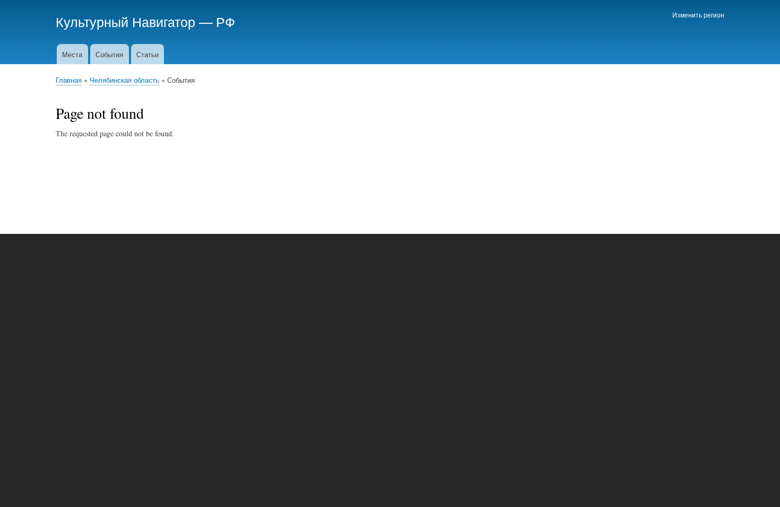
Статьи (147, 54)
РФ (225, 21)
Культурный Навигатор (125, 21)
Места (72, 54)
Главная (69, 80)
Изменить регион (698, 14)
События (109, 54)
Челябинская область (124, 80)
